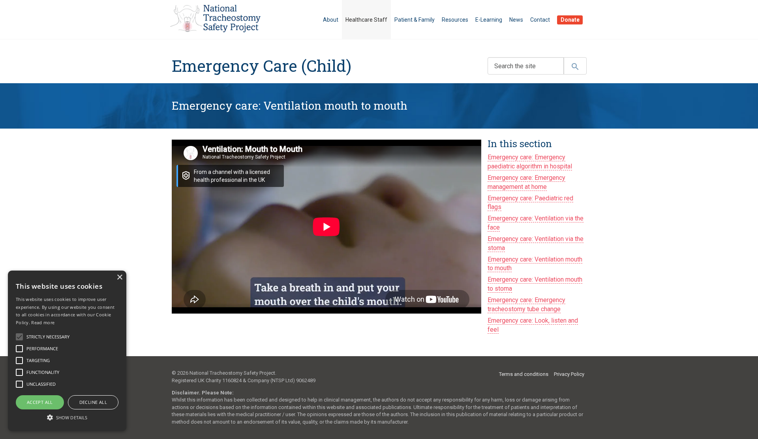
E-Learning (488, 20)
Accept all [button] (40, 402)
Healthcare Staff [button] (366, 20)
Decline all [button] (93, 402)
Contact (540, 20)
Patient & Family (414, 20)
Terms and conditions (523, 374)
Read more (42, 322)
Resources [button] (455, 20)
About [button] (330, 20)
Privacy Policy (569, 374)
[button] (67, 417)
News (516, 20)
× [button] (119, 277)
